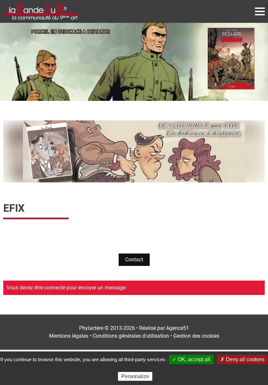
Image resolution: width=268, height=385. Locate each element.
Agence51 (177, 328)
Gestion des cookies (196, 336)
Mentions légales (68, 336)
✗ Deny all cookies (242, 359)
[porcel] (134, 62)
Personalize (135, 376)
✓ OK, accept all (191, 359)
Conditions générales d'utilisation (130, 336)
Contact (134, 259)
